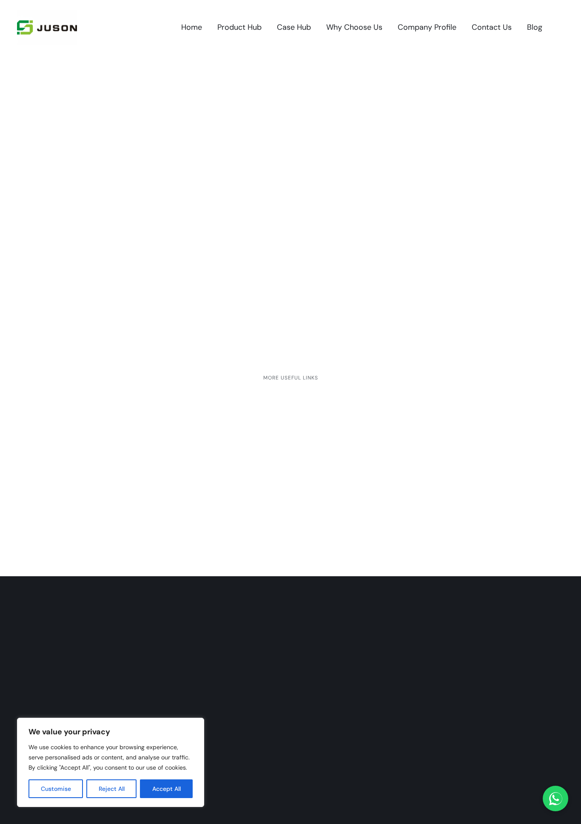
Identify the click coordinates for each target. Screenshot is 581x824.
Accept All (166, 789)
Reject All (112, 789)
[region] (110, 762)
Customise (56, 789)
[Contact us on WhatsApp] (555, 798)
